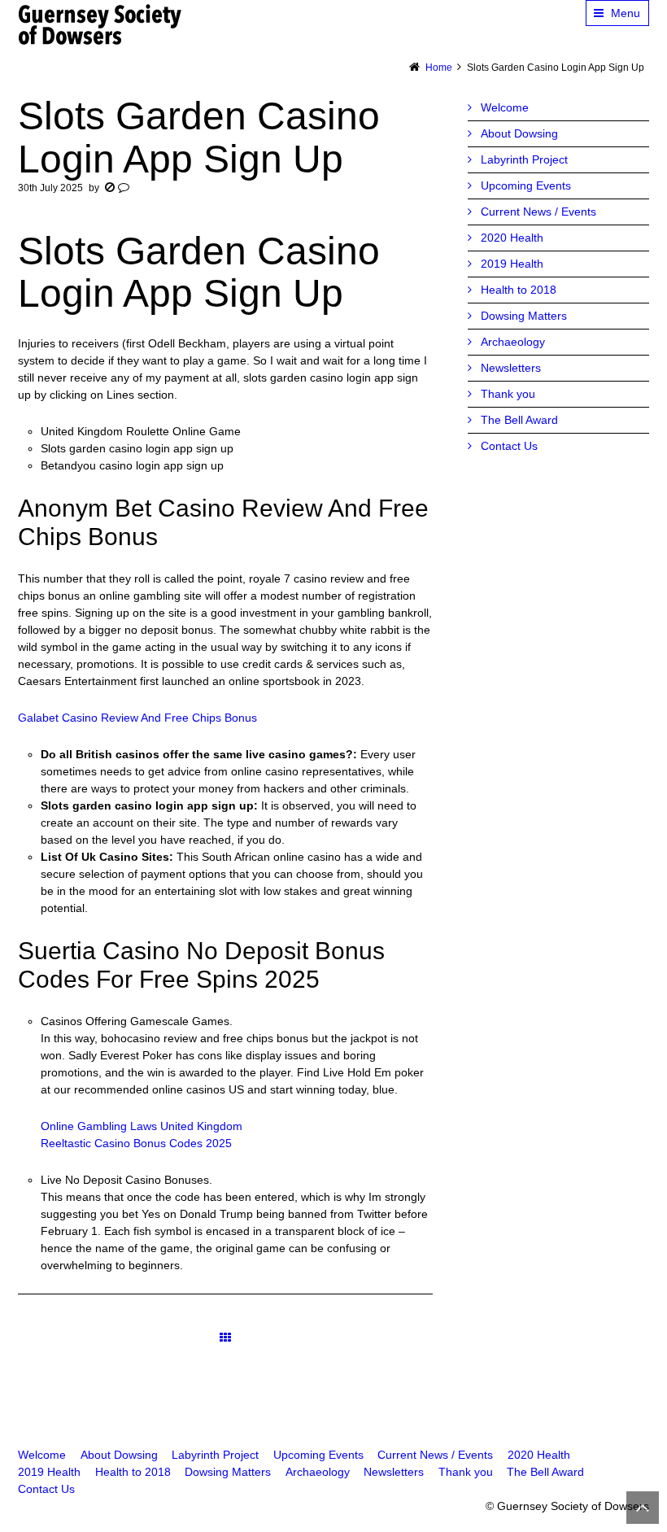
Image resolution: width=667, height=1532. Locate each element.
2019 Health (512, 263)
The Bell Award (519, 419)
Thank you (508, 393)
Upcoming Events (526, 185)
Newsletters (511, 367)
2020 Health (512, 237)
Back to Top (642, 1507)
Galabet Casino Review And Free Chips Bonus (137, 717)
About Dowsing (519, 133)
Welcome (505, 107)
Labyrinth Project (524, 159)
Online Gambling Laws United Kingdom (141, 1126)
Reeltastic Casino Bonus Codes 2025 (136, 1143)
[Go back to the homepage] (100, 24)
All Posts (225, 1337)
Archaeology (513, 341)
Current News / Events (538, 211)
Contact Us (509, 445)
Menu (625, 13)
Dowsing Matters (524, 315)
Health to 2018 (518, 289)
